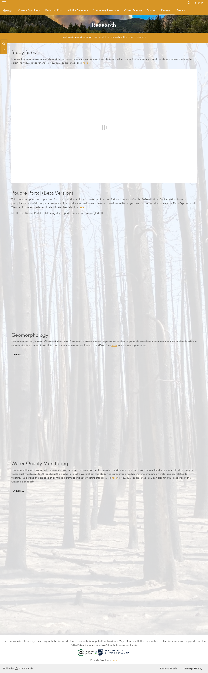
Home (7, 10)
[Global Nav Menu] (4, 3)
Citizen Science (133, 10)
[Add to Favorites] (3, 43)
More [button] (180, 10)
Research (166, 10)
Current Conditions (29, 10)
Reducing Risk (53, 10)
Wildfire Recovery (77, 10)
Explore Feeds (168, 668)
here (85, 62)
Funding (151, 10)
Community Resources (106, 10)
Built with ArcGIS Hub (18, 668)
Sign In (199, 2)
